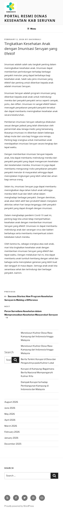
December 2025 (12, 444)
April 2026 (9, 420)
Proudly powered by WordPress (19, 506)
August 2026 (11, 402)
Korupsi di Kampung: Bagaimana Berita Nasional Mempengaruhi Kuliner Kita (37, 372)
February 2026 (12, 432)
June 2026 (9, 408)
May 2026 (9, 414)
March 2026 (10, 426)
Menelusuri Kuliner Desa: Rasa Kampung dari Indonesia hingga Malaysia (37, 336)
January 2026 (11, 438)
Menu (33, 28)
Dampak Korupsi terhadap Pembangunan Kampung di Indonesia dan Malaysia (35, 386)
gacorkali (35, 39)
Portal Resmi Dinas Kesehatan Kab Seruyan (30, 18)
